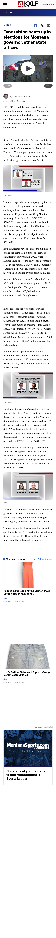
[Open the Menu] (4, 4)
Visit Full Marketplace (43, 559)
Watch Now (48, 4)
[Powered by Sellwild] (48, 727)
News (7, 25)
